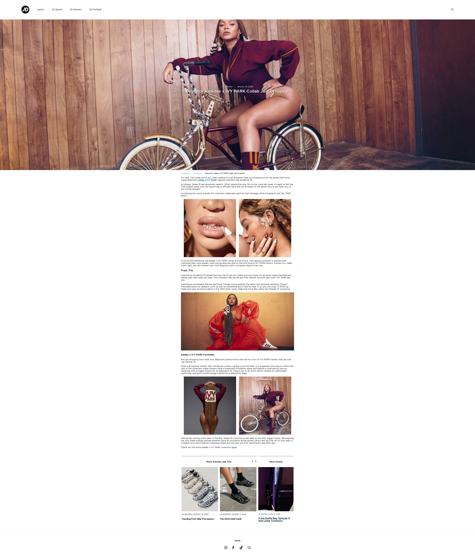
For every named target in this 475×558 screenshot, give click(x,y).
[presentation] (252, 461)
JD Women (76, 10)
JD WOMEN (263, 514)
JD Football (95, 10)
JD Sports (57, 10)
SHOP (237, 541)
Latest (40, 10)
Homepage (185, 173)
